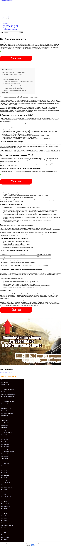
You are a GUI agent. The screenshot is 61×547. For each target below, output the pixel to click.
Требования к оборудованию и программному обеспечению (19, 81)
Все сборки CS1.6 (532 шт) (10, 25)
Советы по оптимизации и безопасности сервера (14, 90)
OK (33, 545)
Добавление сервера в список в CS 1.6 (12, 74)
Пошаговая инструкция (10, 76)
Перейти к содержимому (6, 0)
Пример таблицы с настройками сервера (14, 88)
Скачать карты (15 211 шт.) (10, 26)
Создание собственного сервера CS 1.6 (12, 79)
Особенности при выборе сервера (13, 77)
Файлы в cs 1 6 (6, 372)
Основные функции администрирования (14, 86)
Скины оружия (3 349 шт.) (10, 29)
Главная (5, 23)
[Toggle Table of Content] (31, 70)
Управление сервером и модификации (12, 85)
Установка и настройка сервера (12, 83)
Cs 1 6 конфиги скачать (8, 374)
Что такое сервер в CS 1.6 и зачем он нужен (13, 72)
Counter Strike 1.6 (14, 7)
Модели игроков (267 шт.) (10, 28)
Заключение (5, 92)
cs (3, 35)
